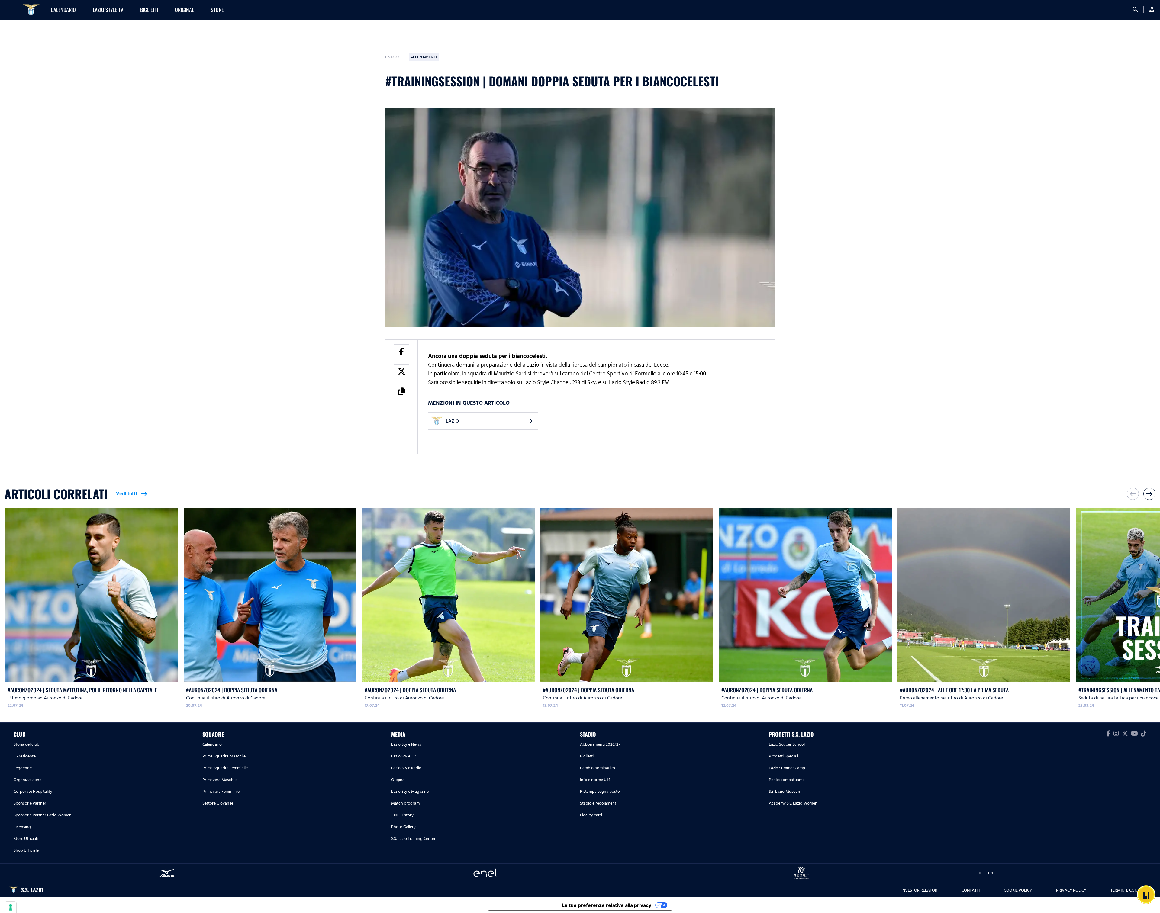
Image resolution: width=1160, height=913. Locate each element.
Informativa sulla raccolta (522, 905)
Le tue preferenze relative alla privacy (606, 905)
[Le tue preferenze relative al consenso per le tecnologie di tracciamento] (10, 907)
